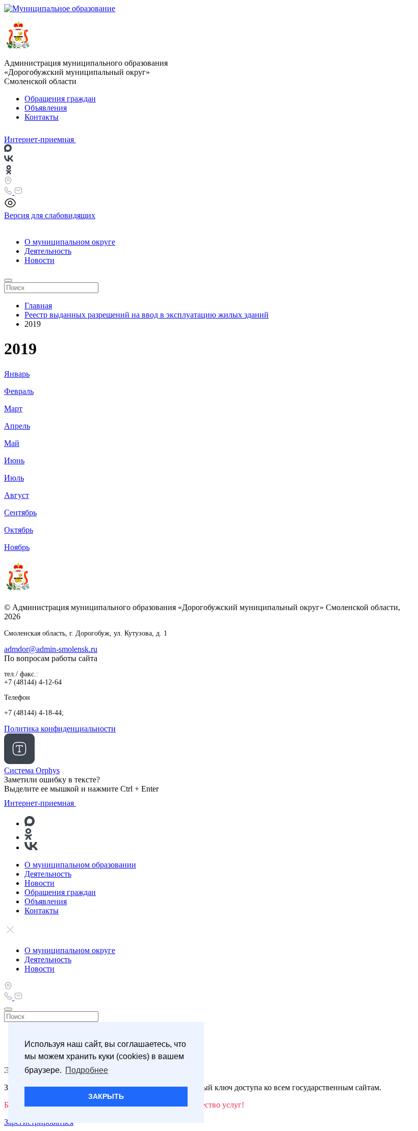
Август (16, 495)
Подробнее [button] (86, 1070)
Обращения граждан (60, 98)
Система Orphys (32, 770)
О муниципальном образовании (80, 864)
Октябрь (18, 529)
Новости (39, 260)
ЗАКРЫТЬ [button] (106, 1096)
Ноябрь (17, 547)
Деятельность (47, 251)
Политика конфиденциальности (60, 728)
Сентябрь (20, 512)
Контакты (41, 117)
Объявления (45, 107)
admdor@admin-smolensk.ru (50, 649)
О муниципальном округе (69, 242)
